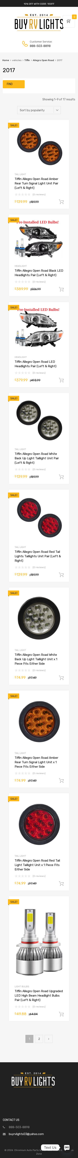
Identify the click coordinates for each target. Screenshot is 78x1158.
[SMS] (66, 1147)
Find (10, 84)
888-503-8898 (39, 46)
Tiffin (27, 60)
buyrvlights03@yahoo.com (26, 1134)
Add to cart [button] (61, 202)
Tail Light (20, 174)
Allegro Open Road (43, 60)
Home (5, 60)
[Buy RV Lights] (39, 31)
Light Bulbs (22, 986)
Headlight (21, 266)
